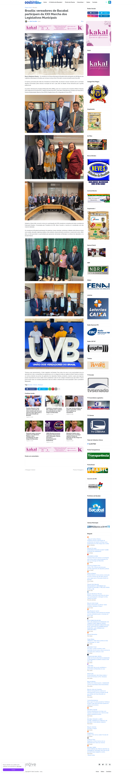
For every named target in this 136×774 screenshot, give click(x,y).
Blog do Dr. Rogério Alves (93, 565)
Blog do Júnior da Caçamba (94, 689)
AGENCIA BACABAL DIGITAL (94, 656)
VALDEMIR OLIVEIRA (92, 556)
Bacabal (35, 7)
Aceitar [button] (13, 769)
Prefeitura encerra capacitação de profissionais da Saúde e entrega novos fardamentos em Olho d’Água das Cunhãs (98, 542)
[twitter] (103, 764)
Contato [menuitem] (94, 2)
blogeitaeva (90, 733)
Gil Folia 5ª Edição (92, 728)
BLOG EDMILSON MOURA (94, 620)
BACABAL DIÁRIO (91, 747)
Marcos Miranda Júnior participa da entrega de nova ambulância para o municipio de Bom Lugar (98, 614)
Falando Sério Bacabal (93, 584)
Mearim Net (90, 673)
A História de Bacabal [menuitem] (55, 2)
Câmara (35, 384)
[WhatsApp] (49, 389)
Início (97, 771)
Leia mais (18, 766)
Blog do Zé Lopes (91, 548)
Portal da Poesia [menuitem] (70, 2)
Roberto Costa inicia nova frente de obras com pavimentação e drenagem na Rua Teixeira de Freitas (98, 597)
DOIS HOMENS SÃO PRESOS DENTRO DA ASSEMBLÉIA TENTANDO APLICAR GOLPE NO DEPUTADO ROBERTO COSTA (98, 750)
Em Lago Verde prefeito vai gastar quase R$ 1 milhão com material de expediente (74, 410)
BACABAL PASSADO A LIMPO (94, 719)
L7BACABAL (90, 665)
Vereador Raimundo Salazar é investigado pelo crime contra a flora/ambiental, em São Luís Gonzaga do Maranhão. (98, 559)
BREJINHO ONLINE (92, 709)
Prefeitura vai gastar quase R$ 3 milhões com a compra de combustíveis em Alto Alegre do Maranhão (54, 410)
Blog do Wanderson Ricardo (94, 593)
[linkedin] (109, 764)
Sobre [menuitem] (88, 2)
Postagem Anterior (30, 469)
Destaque (40, 384)
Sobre (102, 771)
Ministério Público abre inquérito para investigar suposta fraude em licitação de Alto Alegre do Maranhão (74, 436)
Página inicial (28, 7)
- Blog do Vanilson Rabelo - (94, 539)
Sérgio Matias (90, 639)
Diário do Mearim (91, 573)
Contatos (108, 771)
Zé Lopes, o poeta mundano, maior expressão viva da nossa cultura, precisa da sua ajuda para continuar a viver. (98, 650)
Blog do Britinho (91, 681)
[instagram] (106, 764)
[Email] (56, 389)
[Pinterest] (53, 389)
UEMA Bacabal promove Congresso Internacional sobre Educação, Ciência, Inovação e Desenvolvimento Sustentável (53, 437)
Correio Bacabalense (92, 700)
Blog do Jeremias (91, 727)
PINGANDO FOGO (92, 647)
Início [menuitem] (45, 2)
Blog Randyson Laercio (93, 611)
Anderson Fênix (91, 739)
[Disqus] (54, 490)
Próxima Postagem (78, 469)
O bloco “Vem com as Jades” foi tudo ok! (97, 734)
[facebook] (99, 764)
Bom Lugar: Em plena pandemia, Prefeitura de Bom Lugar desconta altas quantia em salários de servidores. (98, 703)
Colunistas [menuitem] (80, 2)
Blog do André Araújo (92, 603)
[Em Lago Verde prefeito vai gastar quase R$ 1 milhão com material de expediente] (74, 401)
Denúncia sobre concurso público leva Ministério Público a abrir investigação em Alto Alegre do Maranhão (33, 436)
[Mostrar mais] (59, 389)
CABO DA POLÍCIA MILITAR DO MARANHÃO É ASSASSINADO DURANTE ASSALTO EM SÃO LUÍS (98, 659)
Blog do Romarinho (92, 634)
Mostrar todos (91, 755)
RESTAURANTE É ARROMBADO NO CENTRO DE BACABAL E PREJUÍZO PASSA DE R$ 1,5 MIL (98, 587)
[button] (106, 2)
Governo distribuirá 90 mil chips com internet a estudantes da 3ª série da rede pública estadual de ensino (97, 713)
